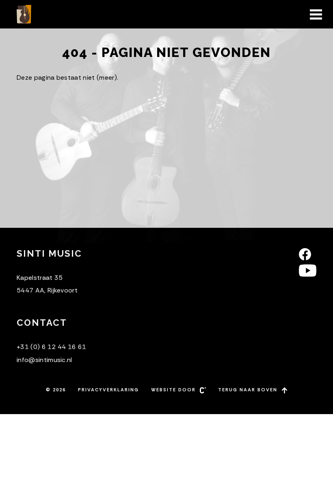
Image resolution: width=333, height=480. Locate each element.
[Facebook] (307, 254)
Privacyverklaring (108, 390)
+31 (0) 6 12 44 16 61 (51, 347)
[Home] (25, 14)
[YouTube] (307, 270)
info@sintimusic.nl (44, 360)
